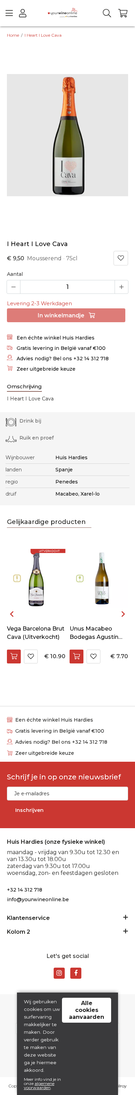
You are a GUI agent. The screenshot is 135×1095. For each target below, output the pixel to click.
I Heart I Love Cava (43, 35)
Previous (11, 614)
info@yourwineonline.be (38, 899)
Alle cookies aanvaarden (86, 1010)
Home (13, 35)
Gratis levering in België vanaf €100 (60, 348)
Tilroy (121, 1085)
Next (123, 614)
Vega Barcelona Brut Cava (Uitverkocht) (35, 632)
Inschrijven (29, 810)
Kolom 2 (18, 932)
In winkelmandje (62, 315)
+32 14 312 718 (24, 890)
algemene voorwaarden (39, 1085)
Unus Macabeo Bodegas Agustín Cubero (94, 633)
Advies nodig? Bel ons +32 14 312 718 (62, 358)
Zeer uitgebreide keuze (45, 369)
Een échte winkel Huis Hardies (54, 338)
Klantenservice (28, 918)
